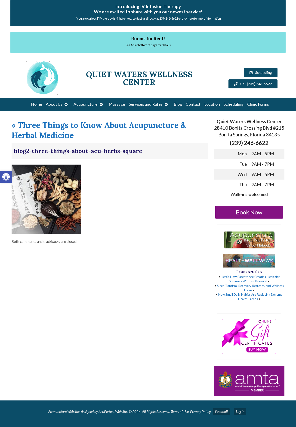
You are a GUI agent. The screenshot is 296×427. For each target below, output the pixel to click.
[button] (6, 177)
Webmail (221, 411)
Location (212, 104)
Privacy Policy (200, 411)
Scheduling (234, 104)
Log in (240, 411)
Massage (117, 104)
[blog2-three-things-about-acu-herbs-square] (46, 232)
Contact (193, 104)
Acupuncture (86, 104)
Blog (178, 104)
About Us (54, 104)
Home (36, 104)
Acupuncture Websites (64, 411)
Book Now (249, 212)
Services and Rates (146, 104)
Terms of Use (180, 411)
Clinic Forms (258, 104)
